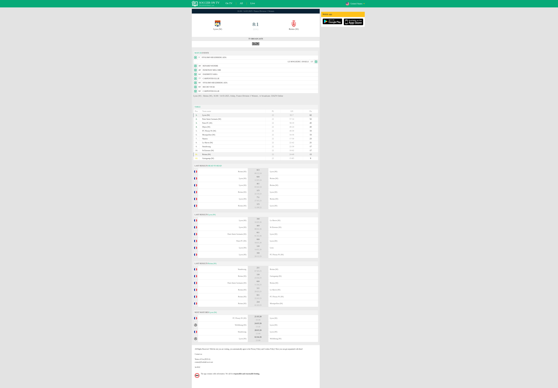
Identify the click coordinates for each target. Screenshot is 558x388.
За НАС (197, 367)
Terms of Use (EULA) (202, 359)
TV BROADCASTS (255, 39)
